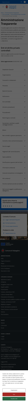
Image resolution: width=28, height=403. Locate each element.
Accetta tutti (14, 399)
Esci (14, 394)
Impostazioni (14, 390)
